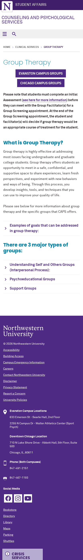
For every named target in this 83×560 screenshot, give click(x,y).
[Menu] (4, 33)
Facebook (8, 498)
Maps (6, 528)
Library (7, 522)
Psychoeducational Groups (32, 279)
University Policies (15, 400)
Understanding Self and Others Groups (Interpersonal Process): (42, 267)
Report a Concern (14, 393)
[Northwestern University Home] (7, 6)
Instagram (18, 498)
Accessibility (11, 350)
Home (6, 47)
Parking (8, 534)
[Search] (14, 33)
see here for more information (44, 100)
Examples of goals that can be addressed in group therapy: (44, 228)
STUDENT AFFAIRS (30, 5)
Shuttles (8, 541)
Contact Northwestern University (24, 375)
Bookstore (10, 510)
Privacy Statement (15, 387)
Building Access (13, 356)
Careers (8, 368)
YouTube (28, 498)
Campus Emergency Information (24, 362)
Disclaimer (10, 381)
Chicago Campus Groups (40, 83)
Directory (9, 516)
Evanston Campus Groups (41, 73)
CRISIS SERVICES (21, 555)
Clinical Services (27, 47)
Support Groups (23, 288)
